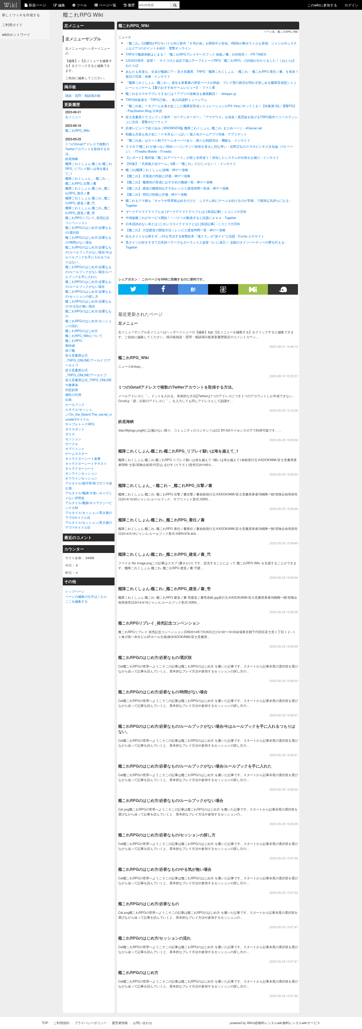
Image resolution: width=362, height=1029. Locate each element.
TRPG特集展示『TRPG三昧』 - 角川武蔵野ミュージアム (166, 99)
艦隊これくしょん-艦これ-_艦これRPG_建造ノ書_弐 (88, 200)
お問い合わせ (142, 1022)
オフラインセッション (81, 478)
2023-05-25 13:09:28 (284, 612)
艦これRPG (73, 340)
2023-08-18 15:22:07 (284, 376)
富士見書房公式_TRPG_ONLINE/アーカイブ (85, 372)
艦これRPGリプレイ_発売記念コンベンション (87, 220)
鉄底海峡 (71, 158)
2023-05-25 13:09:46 (284, 509)
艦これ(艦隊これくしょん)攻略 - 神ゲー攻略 (157, 169)
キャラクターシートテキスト (86, 463)
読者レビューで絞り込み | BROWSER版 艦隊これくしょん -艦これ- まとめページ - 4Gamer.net (194, 128)
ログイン (351, 4)
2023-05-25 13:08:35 (284, 789)
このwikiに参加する (322, 4)
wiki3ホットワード (16, 34)
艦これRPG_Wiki (77, 130)
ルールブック (74, 404)
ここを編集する (76, 601)
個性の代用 (73, 394)
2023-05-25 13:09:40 (284, 543)
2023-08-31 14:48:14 (284, 346)
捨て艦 (70, 350)
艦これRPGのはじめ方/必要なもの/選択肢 (155, 657)
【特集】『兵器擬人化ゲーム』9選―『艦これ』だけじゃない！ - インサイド (181, 163)
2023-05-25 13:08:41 (284, 755)
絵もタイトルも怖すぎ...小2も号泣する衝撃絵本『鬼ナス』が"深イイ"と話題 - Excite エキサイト (195, 236)
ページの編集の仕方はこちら (86, 596)
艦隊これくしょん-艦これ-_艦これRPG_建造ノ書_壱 (88, 210)
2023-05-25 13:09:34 (284, 577)
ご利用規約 (61, 1022)
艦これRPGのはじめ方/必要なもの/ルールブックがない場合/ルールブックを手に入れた (88, 271)
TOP (45, 1022)
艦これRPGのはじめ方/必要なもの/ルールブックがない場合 (88, 284)
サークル (71, 443)
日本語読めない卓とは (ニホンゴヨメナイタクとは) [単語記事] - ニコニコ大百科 (183, 223)
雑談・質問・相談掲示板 (82, 95)
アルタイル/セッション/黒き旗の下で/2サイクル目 (88, 515)
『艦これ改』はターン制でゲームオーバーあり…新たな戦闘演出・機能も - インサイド (188, 140)
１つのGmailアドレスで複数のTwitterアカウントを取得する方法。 (87, 149)
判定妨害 (71, 389)
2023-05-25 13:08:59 (284, 646)
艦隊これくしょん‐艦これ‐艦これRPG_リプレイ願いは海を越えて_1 (88, 168)
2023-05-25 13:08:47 (284, 715)
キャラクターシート (79, 468)
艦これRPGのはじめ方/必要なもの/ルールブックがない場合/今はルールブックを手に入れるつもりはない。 (88, 254)
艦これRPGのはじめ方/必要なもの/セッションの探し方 (88, 294)
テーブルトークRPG (80, 424)
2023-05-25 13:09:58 (284, 440)
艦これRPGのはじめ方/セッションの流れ (154, 938)
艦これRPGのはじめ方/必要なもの (148, 903)
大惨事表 (71, 384)
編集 (61, 4)
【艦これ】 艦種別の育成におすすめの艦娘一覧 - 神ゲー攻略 (169, 182)
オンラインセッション (81, 473)
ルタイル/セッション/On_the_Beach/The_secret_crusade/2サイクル (88, 414)
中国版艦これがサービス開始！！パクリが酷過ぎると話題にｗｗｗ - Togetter (181, 217)
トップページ (74, 591)
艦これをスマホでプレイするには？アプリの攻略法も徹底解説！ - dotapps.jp (181, 93)
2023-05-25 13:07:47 (284, 927)
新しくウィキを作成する (21, 14)
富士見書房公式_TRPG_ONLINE (88, 379)
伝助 (68, 399)
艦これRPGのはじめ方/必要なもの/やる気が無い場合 (88, 303)
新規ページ (37, 4)
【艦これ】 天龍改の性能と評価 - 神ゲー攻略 (158, 176)
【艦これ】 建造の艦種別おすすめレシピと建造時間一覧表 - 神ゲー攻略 (177, 188)
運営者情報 (120, 1022)
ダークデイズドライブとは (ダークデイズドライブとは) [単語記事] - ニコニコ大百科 (186, 211)
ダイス (70, 434)
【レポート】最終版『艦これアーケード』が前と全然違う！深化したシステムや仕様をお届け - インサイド (202, 157)
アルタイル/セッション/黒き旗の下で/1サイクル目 (88, 525)
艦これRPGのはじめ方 (81, 330)
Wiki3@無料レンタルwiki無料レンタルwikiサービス (283, 1022)
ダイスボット (74, 429)
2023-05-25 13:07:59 (284, 858)
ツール (82, 4)
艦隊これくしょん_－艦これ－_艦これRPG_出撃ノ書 (87, 181)
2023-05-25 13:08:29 (284, 824)
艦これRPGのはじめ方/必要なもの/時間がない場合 (88, 240)
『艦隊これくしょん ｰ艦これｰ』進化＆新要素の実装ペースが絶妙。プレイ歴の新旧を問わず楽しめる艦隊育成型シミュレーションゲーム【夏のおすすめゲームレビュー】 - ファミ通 (211, 85)
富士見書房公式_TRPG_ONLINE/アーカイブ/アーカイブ (88, 360)
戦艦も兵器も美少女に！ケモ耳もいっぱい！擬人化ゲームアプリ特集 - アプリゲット (186, 134)
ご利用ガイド (12, 24)
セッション (73, 438)
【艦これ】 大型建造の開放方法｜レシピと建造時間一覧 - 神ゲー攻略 (176, 230)
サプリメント (74, 448)
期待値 (70, 345)
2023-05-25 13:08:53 (284, 681)
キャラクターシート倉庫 (82, 458)
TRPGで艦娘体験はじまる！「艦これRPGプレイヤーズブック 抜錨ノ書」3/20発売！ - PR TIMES (196, 54)
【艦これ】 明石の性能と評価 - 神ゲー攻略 (156, 194)
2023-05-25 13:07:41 (284, 961)
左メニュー (73, 117)
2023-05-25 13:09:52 (284, 474)
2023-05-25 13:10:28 (284, 410)
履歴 (131, 4)
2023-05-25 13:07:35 (284, 996)
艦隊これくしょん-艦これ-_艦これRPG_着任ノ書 (88, 190)
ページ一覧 (107, 4)
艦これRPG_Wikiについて (83, 335)
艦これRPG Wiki (83, 14)
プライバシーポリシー (91, 1022)
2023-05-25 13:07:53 (284, 892)
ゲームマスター (76, 453)
